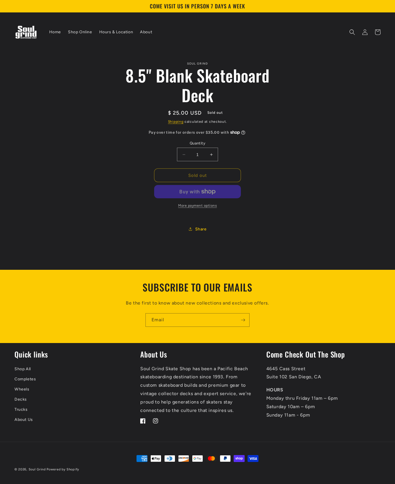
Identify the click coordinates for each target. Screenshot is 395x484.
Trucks (21, 409)
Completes (25, 379)
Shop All (22, 368)
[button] (352, 32)
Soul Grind (38, 469)
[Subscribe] (243, 320)
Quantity (197, 143)
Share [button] (201, 229)
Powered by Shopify (63, 469)
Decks (20, 399)
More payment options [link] (197, 206)
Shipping (176, 122)
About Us (23, 419)
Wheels (21, 389)
